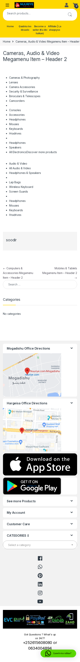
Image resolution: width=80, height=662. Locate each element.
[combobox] (32, 13)
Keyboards (16, 128)
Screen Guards (18, 191)
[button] (58, 653)
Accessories (16, 114)
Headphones (17, 119)
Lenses (13, 82)
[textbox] (40, 545)
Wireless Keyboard (21, 186)
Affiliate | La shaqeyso (54, 28)
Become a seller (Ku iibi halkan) (40, 30)
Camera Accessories (22, 87)
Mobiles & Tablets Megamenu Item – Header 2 (59, 273)
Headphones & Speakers (25, 172)
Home (10, 26)
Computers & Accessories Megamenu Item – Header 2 (18, 273)
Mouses (14, 124)
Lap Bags (15, 182)
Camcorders (17, 100)
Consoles (15, 110)
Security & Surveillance (23, 91)
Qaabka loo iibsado (25, 28)
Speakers (15, 147)
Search (69, 15)
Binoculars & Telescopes (24, 96)
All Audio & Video (20, 168)
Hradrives (15, 133)
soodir (11, 240)
